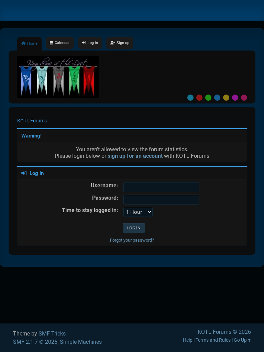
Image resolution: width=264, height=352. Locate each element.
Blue (217, 98)
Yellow (226, 98)
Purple (235, 98)
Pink (244, 98)
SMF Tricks (52, 333)
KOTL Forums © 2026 (224, 332)
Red (199, 98)
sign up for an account (135, 156)
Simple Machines (81, 342)
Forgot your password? (132, 240)
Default (190, 98)
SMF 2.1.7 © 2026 (35, 342)
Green (208, 98)
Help (187, 340)
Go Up (241, 340)
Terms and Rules (213, 340)
